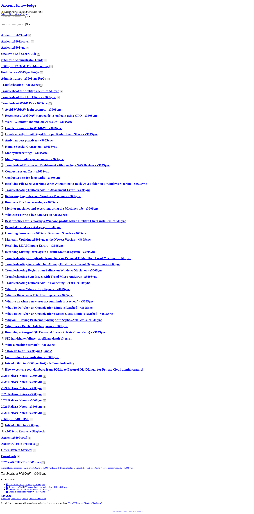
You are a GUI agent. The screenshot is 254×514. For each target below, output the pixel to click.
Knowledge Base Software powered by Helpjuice (127, 511)
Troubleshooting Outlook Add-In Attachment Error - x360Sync (47, 190)
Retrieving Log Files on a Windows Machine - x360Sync (43, 196)
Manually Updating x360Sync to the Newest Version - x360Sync (48, 239)
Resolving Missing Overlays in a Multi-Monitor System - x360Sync (50, 252)
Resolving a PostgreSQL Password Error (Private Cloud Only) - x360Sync (55, 332)
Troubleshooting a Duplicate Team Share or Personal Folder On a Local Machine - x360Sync (68, 258)
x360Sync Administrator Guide (22, 60)
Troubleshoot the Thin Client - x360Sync (28, 97)
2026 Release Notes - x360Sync (21, 375)
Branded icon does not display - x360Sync (33, 227)
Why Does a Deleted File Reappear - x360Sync (36, 326)
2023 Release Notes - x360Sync (21, 394)
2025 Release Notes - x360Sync (21, 381)
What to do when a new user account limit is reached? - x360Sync (49, 301)
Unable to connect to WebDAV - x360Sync (33, 128)
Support (25, 499)
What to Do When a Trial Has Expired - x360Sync (39, 295)
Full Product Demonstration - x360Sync (32, 357)
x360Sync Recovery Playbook (25, 431)
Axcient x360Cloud (14, 35)
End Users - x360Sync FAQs (20, 72)
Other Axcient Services (16, 450)
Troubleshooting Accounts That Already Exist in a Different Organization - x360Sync (62, 264)
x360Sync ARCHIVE (15, 419)
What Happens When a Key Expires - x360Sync (37, 289)
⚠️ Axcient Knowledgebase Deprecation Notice (22, 12)
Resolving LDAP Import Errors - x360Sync (34, 245)
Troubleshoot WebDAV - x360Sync (24, 103)
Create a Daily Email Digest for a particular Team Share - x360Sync (51, 134)
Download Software (37, 499)
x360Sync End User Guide (19, 53)
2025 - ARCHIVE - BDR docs (21, 462)
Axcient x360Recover (15, 41)
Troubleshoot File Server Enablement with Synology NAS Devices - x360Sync (57, 165)
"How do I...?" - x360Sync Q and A (28, 351)
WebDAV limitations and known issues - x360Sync (38, 122)
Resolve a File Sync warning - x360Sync (32, 202)
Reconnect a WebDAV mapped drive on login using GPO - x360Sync (51, 115)
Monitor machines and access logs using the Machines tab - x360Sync (51, 208)
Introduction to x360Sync (22, 425)
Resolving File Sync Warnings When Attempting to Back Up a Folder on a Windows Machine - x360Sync (76, 183)
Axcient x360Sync (13, 47)
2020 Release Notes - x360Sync (21, 412)
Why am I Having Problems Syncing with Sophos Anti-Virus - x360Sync (53, 320)
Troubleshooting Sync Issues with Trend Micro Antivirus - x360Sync (51, 276)
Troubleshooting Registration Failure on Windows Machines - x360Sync (53, 270)
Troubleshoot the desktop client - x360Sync (30, 91)
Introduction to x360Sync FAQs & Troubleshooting (39, 363)
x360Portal (5, 499)
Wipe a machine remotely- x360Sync (30, 344)
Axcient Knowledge (18, 5)
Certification (16, 499)
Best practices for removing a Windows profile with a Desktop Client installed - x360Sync (65, 221)
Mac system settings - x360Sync (26, 153)
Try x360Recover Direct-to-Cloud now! (85, 503)
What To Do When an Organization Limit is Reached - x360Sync (49, 307)
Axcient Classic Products (18, 443)
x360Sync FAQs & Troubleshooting (25, 66)
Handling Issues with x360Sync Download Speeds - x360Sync (46, 233)
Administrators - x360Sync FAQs (23, 78)
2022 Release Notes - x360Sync (21, 400)
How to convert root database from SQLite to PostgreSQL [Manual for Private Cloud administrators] (74, 369)
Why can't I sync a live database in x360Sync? (36, 214)
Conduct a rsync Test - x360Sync (27, 171)
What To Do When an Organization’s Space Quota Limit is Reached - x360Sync (59, 313)
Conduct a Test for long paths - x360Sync (32, 177)
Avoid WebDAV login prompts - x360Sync (33, 109)
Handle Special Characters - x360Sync (31, 146)
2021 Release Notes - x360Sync (21, 406)
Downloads (8, 456)
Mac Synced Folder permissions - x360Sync (34, 159)
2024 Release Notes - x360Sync (21, 388)
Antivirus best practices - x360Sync (29, 140)
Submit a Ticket (7, 14)
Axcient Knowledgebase (11, 468)
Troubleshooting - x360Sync (20, 84)
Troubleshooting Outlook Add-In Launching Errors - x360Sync (47, 283)
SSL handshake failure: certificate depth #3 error (38, 338)
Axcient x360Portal (14, 437)
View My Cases (21, 14)
